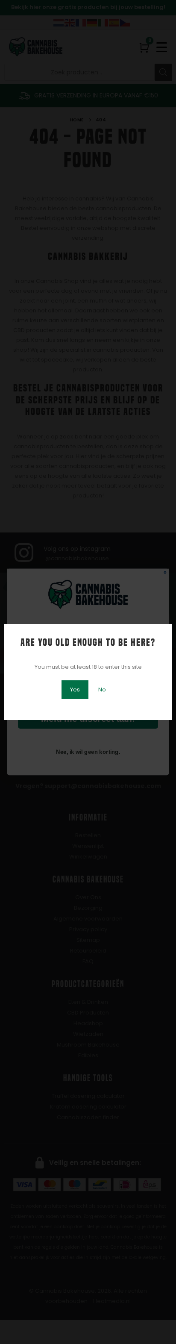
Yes (75, 689)
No (102, 689)
